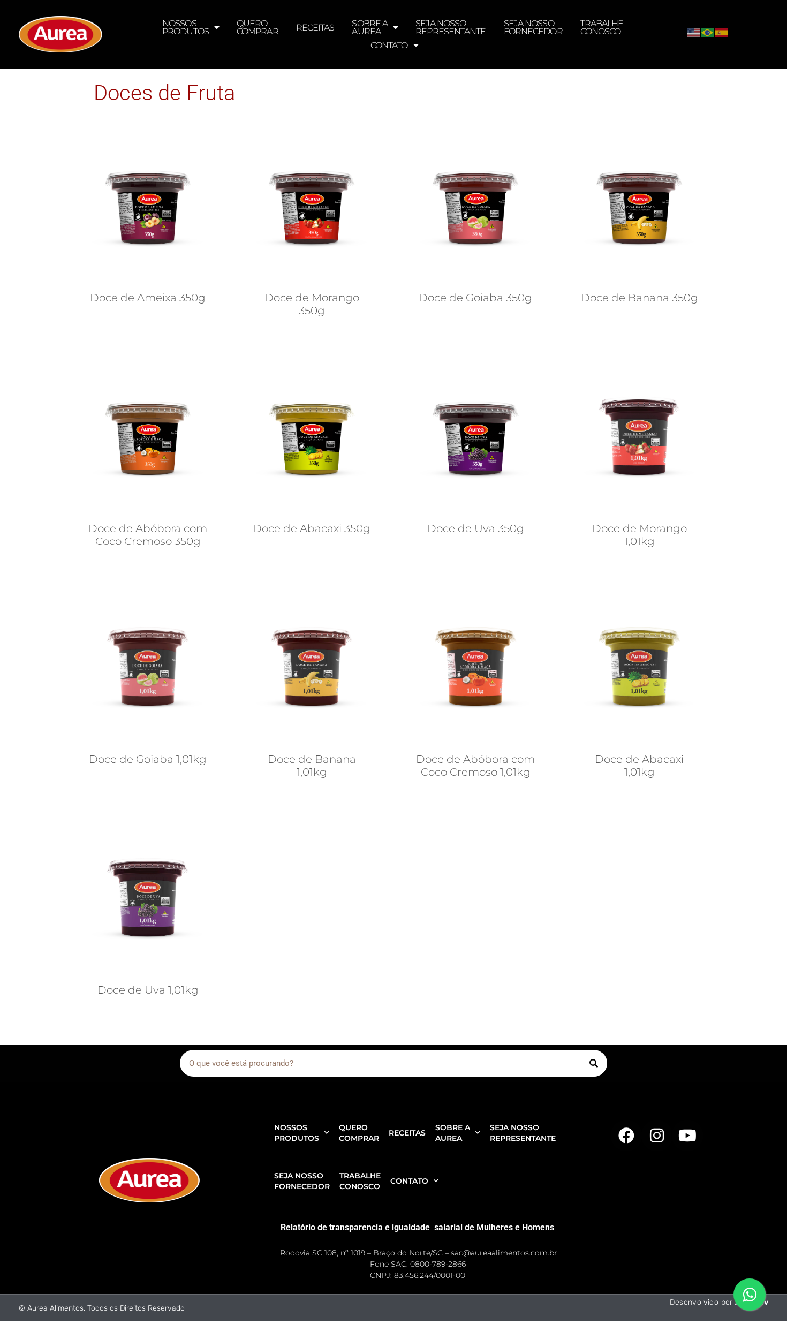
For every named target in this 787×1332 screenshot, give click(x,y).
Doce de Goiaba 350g (475, 297)
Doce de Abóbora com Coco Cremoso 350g (147, 535)
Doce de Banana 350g (639, 297)
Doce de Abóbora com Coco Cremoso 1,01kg (475, 765)
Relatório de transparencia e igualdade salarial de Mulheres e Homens (417, 1227)
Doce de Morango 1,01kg (639, 535)
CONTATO (389, 45)
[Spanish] (722, 31)
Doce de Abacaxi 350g (311, 528)
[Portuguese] (708, 31)
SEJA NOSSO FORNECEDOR (533, 27)
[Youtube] (687, 1135)
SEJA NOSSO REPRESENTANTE (450, 27)
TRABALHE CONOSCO (602, 27)
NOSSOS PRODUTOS (185, 27)
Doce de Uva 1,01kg (148, 989)
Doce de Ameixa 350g (148, 297)
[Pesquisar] (593, 1063)
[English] (694, 31)
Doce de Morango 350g (311, 304)
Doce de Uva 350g (475, 528)
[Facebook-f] (626, 1135)
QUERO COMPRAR (257, 27)
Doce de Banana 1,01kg (312, 765)
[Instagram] (657, 1135)
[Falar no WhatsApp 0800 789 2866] (749, 1294)
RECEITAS (315, 27)
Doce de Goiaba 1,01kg (148, 759)
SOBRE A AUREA (370, 27)
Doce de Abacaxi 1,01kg (639, 765)
